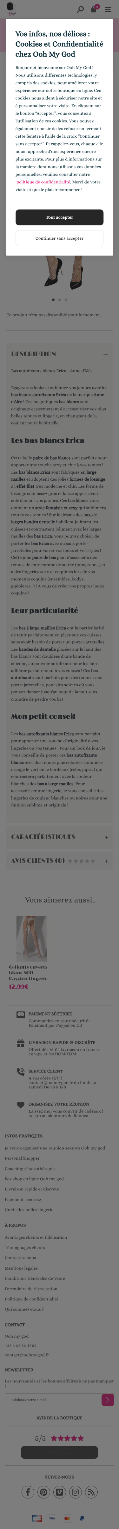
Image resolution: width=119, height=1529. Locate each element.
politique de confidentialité (43, 182)
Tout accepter (59, 217)
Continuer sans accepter (59, 238)
